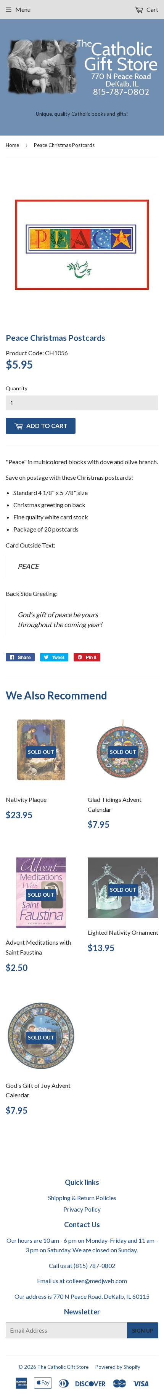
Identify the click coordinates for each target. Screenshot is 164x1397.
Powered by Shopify (117, 1367)
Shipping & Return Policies (82, 1197)
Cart (151, 9)
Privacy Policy (82, 1209)
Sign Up (142, 1330)
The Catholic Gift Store (62, 1367)
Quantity (16, 388)
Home (12, 145)
